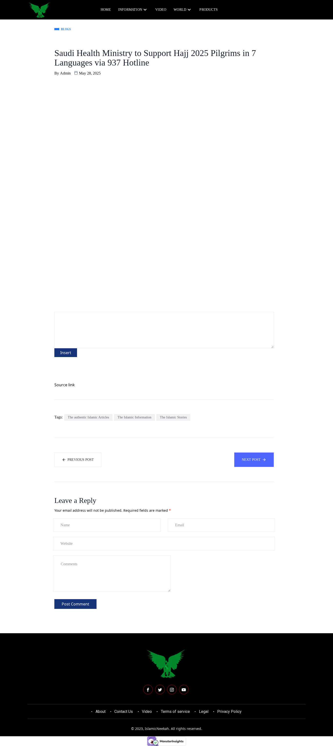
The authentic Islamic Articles (88, 417)
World (180, 9)
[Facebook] (148, 689)
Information (130, 9)
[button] (284, 9)
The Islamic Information (134, 417)
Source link (64, 385)
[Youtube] (184, 689)
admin (65, 73)
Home (106, 9)
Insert (65, 352)
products (208, 9)
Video (160, 9)
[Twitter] (160, 689)
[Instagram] (172, 689)
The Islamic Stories (173, 417)
